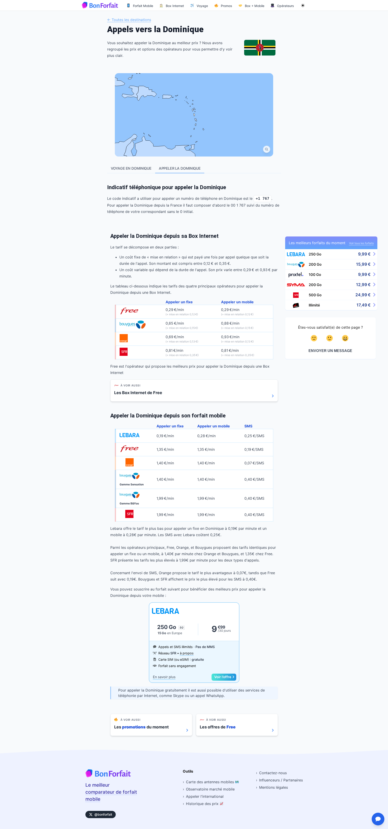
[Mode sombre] (302, 5)
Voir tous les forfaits (361, 243)
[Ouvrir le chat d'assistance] (378, 819)
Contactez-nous (273, 773)
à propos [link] (187, 653)
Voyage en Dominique (131, 168)
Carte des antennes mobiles (210, 782)
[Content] (330, 338)
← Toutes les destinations (129, 19)
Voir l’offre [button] (222, 677)
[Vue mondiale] (266, 149)
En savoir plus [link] (164, 677)
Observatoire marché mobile (210, 789)
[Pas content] (315, 338)
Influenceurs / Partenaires (281, 780)
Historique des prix (203, 803)
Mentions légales (273, 787)
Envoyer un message (330, 351)
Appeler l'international (205, 796)
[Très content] (346, 338)
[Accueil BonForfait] (108, 776)
